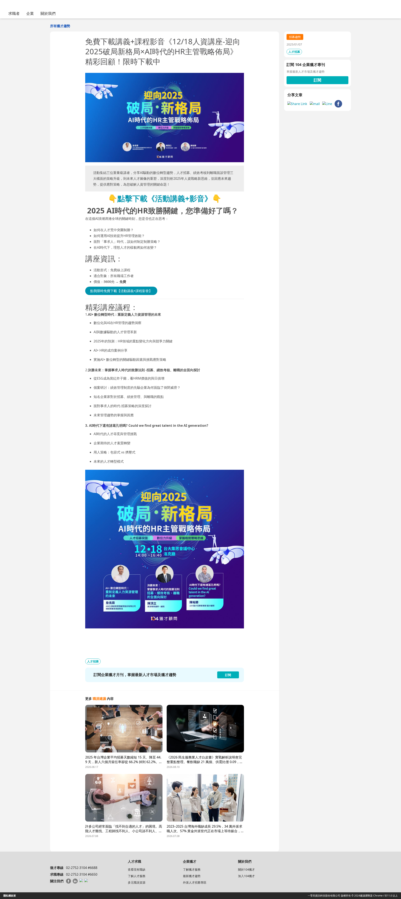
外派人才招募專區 (194, 882)
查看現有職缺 (136, 869)
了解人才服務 (136, 876)
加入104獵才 (246, 876)
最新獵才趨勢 (191, 876)
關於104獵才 (246, 869)
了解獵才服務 (191, 869)
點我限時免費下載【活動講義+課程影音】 (121, 291)
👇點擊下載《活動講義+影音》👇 (164, 198)
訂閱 (317, 79)
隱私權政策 (9, 895)
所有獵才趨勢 (60, 26)
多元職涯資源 (136, 882)
